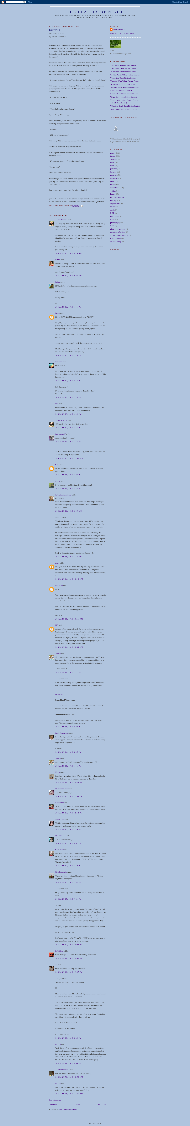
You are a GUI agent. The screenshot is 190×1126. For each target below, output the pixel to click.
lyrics (112, 165)
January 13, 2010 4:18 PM (68, 441)
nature (112, 184)
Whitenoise (59, 361)
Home (78, 1104)
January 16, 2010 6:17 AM (68, 556)
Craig (57, 464)
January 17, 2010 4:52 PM (68, 882)
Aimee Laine (60, 819)
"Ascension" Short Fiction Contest (123, 78)
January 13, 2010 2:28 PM (68, 397)
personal (113, 168)
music (112, 210)
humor (112, 194)
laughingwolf (60, 434)
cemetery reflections (117, 232)
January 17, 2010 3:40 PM (68, 865)
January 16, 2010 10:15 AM (69, 619)
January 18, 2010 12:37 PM (69, 972)
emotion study (115, 241)
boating (113, 200)
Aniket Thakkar (61, 219)
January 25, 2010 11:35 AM (69, 1093)
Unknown (59, 585)
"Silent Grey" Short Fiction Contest (123, 97)
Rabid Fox (59, 951)
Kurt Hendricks (61, 872)
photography (115, 222)
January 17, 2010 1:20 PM (68, 829)
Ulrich (112, 219)
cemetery (113, 178)
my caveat (59, 694)
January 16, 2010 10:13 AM (69, 579)
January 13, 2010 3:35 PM (68, 427)
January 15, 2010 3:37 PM (68, 488)
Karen (57, 772)
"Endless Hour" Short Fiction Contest (124, 93)
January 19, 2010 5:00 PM (68, 1063)
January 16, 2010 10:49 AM (69, 647)
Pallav (57, 282)
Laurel (57, 259)
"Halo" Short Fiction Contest (121, 90)
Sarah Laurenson (61, 733)
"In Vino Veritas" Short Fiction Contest (125, 75)
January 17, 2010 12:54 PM (69, 813)
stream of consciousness (119, 235)
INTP (112, 213)
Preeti (57, 313)
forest (112, 181)
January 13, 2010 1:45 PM (68, 307)
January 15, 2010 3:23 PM (68, 474)
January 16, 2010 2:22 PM (68, 726)
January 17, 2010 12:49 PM (69, 796)
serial (112, 162)
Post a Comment (55, 1100)
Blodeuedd (59, 802)
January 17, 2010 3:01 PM (68, 843)
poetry (112, 153)
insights (113, 172)
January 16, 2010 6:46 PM (68, 766)
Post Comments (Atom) (68, 1109)
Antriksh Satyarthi (62, 1069)
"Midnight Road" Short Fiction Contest (125, 106)
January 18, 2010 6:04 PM (68, 1038)
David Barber (60, 835)
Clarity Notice (115, 238)
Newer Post (53, 1104)
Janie (57, 563)
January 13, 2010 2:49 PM (68, 414)
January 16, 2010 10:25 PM (69, 782)
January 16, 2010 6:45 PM (68, 752)
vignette (113, 159)
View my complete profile (122, 33)
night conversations (117, 229)
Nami (112, 225)
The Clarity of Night (95, 11)
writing (113, 191)
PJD (56, 625)
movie (112, 206)
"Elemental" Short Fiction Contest (123, 65)
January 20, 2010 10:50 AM (69, 1077)
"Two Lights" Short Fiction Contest (123, 109)
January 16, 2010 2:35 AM (68, 511)
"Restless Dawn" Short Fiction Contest (124, 87)
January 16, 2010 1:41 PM (68, 672)
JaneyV (58, 653)
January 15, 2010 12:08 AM (69, 458)
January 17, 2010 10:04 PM (69, 944)
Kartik (57, 481)
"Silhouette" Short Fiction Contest (123, 71)
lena (57, 403)
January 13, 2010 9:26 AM (68, 253)
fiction (112, 156)
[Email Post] (81, 206)
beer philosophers (117, 197)
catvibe (58, 1044)
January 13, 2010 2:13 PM (68, 355)
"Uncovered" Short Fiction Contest (123, 68)
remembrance (115, 187)
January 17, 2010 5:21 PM (68, 899)
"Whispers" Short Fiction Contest (122, 84)
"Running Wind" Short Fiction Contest (125, 81)
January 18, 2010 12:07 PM (69, 958)
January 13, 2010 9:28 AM (68, 275)
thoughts (113, 175)
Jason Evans (119, 29)
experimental (115, 203)
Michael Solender (62, 788)
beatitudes (114, 216)
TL (56, 964)
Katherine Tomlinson (63, 495)
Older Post (102, 1104)
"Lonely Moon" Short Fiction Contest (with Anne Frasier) (124, 101)
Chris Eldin (59, 849)
